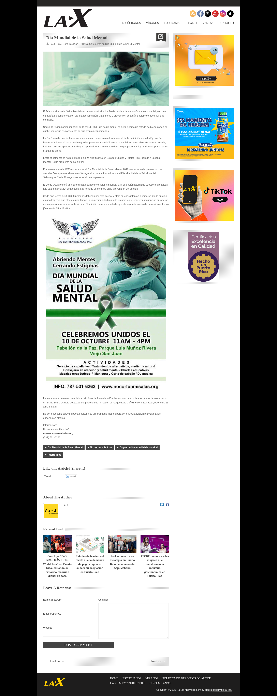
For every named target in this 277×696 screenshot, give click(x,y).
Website (47, 627)
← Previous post (55, 661)
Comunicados (70, 44)
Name (52, 599)
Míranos (152, 23)
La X (65, 505)
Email (52, 613)
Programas (172, 23)
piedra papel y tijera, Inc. (218, 689)
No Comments (112, 44)
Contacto (226, 23)
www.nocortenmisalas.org (58, 433)
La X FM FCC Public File (128, 683)
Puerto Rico (54, 454)
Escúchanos (131, 23)
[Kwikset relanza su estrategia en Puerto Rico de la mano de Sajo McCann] (122, 544)
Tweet (47, 476)
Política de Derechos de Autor (186, 678)
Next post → (158, 661)
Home (114, 678)
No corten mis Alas (101, 447)
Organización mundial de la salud (139, 447)
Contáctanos (160, 683)
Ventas (208, 23)
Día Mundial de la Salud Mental (65, 447)
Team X (191, 23)
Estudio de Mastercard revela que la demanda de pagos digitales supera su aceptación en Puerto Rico (90, 564)
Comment (103, 599)
